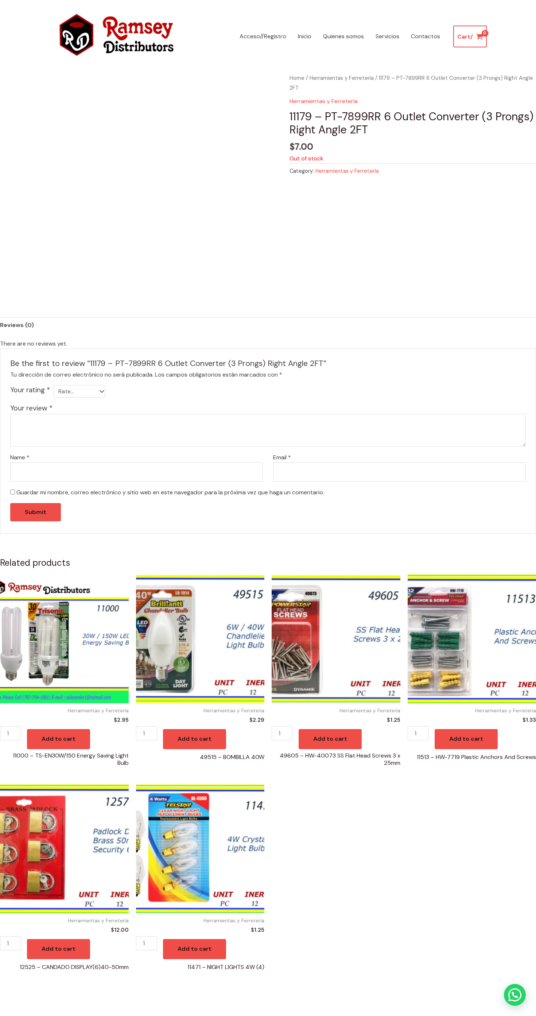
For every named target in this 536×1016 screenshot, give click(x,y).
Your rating (30, 389)
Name (20, 457)
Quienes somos (343, 36)
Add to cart (58, 739)
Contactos (425, 36)
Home (297, 78)
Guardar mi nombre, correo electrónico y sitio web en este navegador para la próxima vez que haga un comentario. (170, 492)
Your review (31, 408)
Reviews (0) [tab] (17, 325)
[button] (515, 995)
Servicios (387, 36)
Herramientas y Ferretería (342, 78)
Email (282, 457)
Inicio (304, 36)
